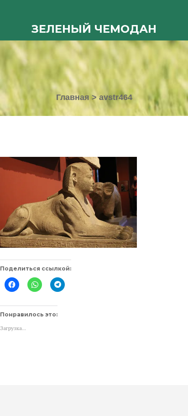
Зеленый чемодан (94, 28)
